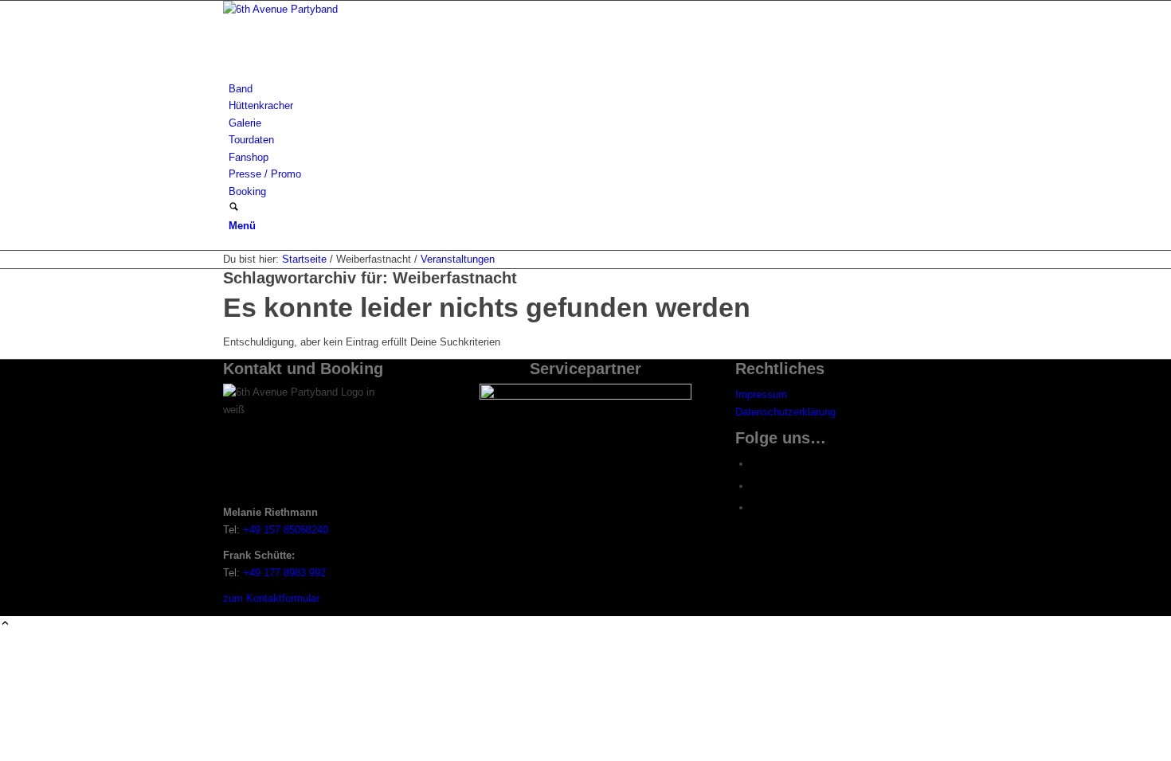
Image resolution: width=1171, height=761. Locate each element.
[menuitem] (588, 88)
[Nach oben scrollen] (5, 624)
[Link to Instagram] (755, 486)
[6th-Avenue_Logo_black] (342, 9)
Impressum (761, 394)
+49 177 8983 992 (284, 573)
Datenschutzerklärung (785, 412)
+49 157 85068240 (285, 530)
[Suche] (234, 208)
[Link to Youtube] (755, 507)
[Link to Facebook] (755, 464)
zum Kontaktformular (271, 598)
